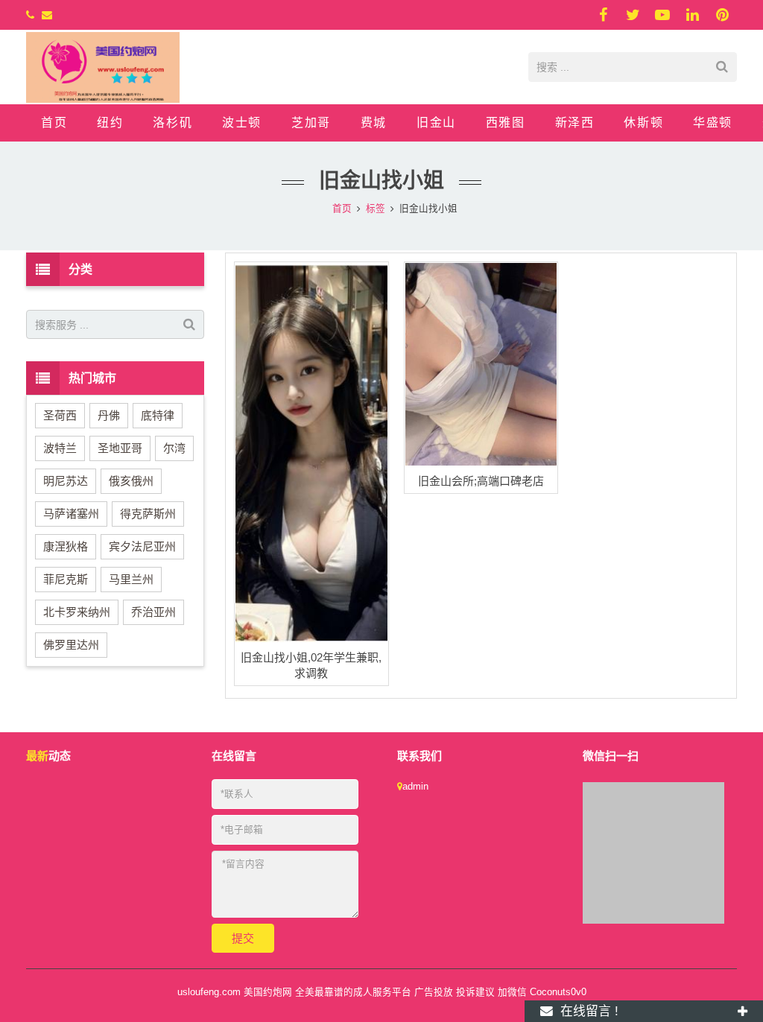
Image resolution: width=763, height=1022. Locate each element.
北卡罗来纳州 (76, 612)
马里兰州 (131, 579)
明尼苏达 (65, 481)
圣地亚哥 (120, 448)
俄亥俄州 (131, 481)
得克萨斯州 (148, 513)
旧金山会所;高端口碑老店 (481, 481)
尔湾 (174, 448)
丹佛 (109, 415)
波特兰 (60, 448)
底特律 (157, 415)
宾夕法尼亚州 (142, 546)
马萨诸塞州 (71, 513)
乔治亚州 (153, 612)
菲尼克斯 (65, 579)
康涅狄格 (65, 546)
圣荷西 (60, 415)
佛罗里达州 (71, 644)
